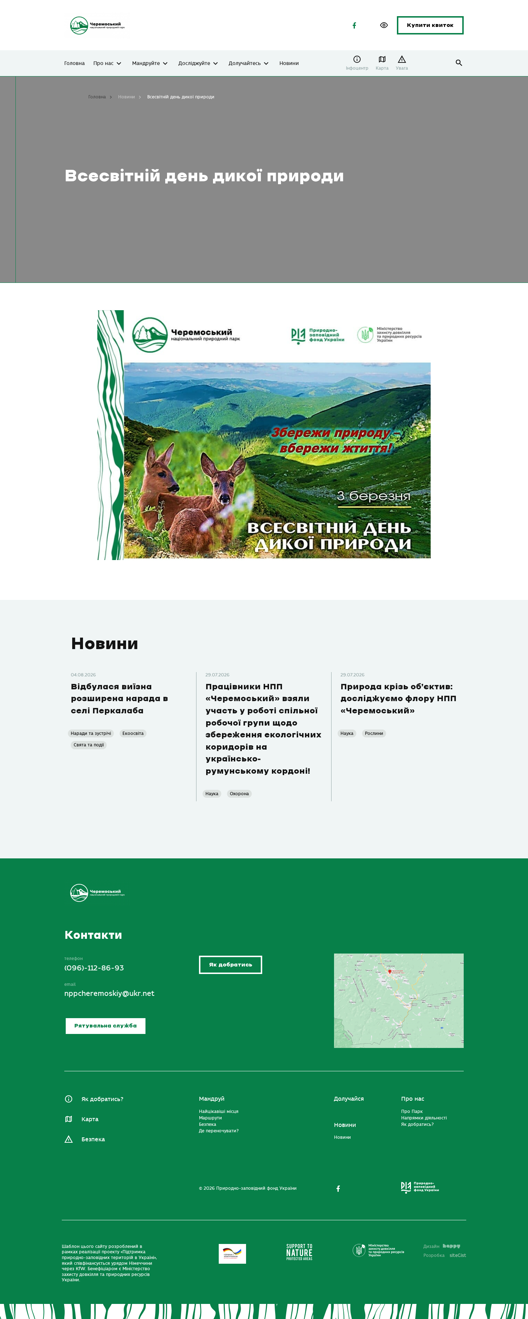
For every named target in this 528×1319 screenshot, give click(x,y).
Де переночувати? (218, 1130)
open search (459, 63)
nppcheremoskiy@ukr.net (109, 993)
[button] (384, 25)
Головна (74, 63)
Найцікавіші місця (218, 1111)
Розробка (444, 1255)
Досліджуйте (194, 63)
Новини (289, 63)
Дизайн (431, 1246)
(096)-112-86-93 (94, 968)
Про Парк (412, 1111)
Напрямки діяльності (424, 1117)
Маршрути (210, 1117)
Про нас (103, 63)
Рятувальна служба (105, 1026)
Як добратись (230, 965)
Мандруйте (146, 63)
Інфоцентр (357, 68)
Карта (382, 68)
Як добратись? (102, 1099)
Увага (402, 68)
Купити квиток (430, 25)
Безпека (93, 1139)
